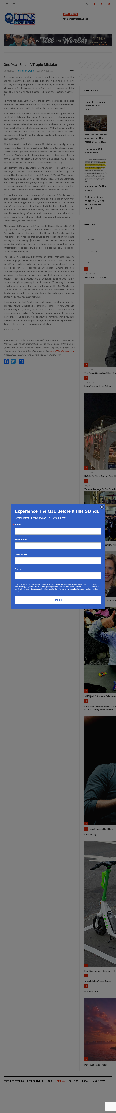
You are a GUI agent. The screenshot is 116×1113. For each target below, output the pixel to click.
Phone (18, 569)
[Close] (102, 507)
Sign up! (58, 600)
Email (18, 524)
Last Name (21, 554)
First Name (21, 539)
